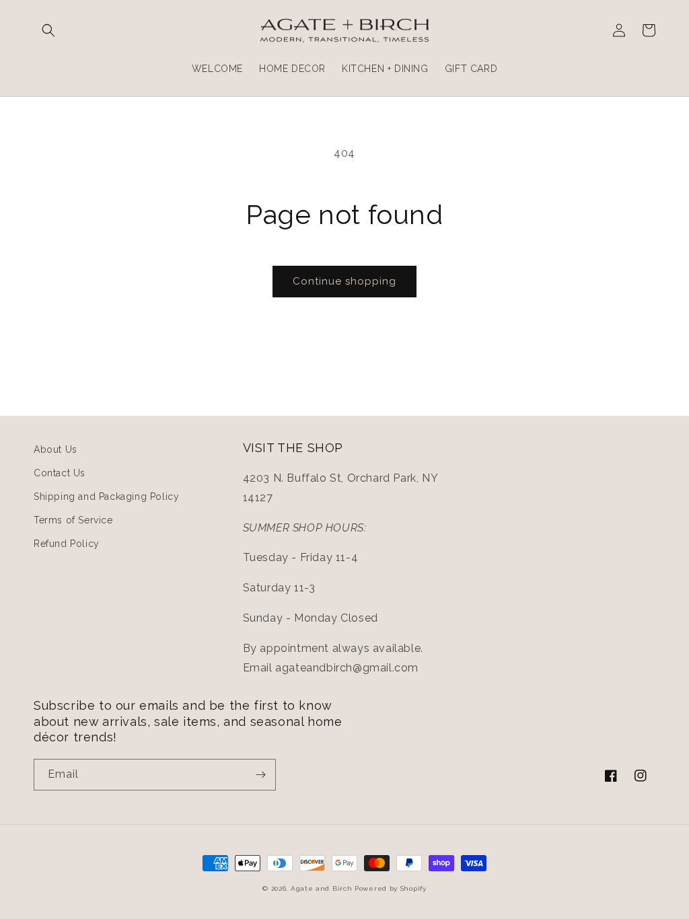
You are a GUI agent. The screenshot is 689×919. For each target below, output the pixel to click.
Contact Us (59, 473)
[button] (48, 30)
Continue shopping (344, 281)
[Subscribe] (260, 775)
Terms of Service (73, 520)
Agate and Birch (322, 888)
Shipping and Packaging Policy (106, 496)
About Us (55, 449)
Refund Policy (67, 543)
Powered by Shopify (391, 888)
